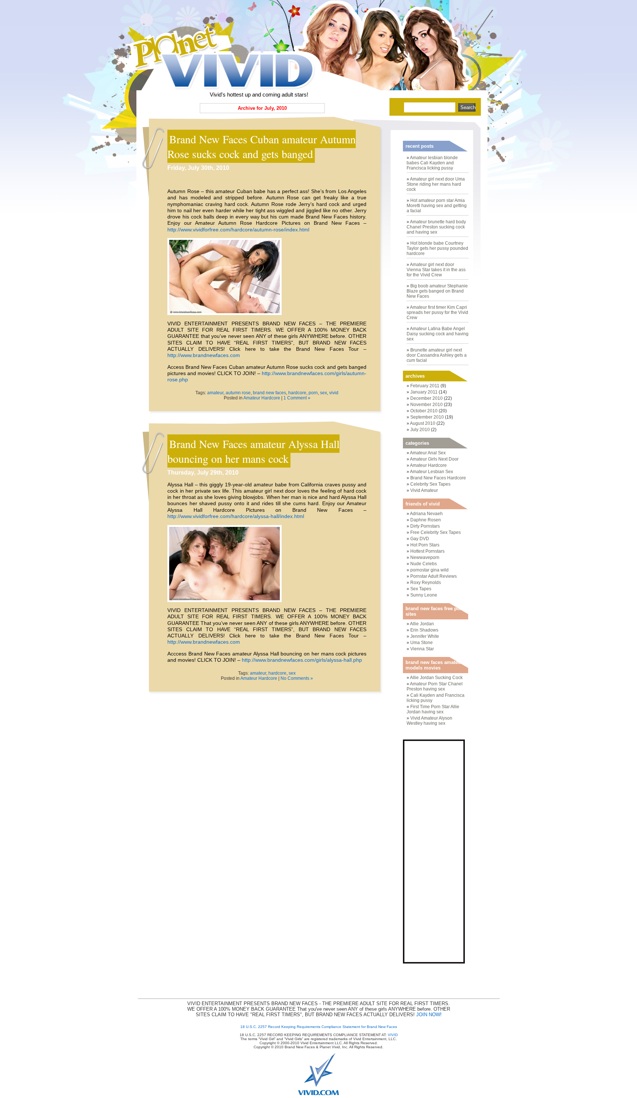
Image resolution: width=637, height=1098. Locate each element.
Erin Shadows (424, 630)
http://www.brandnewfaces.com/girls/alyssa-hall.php (302, 660)
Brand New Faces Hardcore (438, 477)
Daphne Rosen (425, 519)
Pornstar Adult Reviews (433, 576)
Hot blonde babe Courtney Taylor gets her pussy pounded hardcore (437, 248)
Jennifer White (424, 636)
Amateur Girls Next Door (434, 459)
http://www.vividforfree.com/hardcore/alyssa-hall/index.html (235, 516)
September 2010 (427, 417)
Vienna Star (422, 648)
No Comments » (297, 678)
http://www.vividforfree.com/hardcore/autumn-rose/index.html (238, 229)
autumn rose (238, 392)
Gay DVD (419, 538)
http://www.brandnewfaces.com (203, 355)
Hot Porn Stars (424, 545)
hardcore (297, 392)
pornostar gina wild (429, 570)
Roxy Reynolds (425, 582)
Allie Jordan (422, 623)
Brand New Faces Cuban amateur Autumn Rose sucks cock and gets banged (261, 146)
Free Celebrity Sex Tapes (435, 532)
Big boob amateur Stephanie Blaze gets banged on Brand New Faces (437, 291)
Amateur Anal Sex (428, 452)
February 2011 (424, 385)
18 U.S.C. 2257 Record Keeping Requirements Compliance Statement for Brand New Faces (318, 1027)
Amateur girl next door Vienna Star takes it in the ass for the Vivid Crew (436, 269)
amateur (215, 392)
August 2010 (422, 423)
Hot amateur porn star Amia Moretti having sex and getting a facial (437, 205)
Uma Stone (421, 642)
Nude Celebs (423, 563)
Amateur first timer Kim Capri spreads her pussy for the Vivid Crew (437, 312)
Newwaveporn (424, 557)
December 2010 (426, 398)
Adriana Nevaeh (426, 513)
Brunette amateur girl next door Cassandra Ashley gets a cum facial (437, 355)
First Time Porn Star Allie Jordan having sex (433, 709)
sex (323, 392)
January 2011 (424, 392)
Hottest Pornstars (427, 551)
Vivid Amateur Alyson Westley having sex (429, 721)
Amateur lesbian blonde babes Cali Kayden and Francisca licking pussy (432, 163)
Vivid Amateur (424, 490)
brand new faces (269, 392)
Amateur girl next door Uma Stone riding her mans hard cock (436, 184)
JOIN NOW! (429, 1014)
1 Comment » (296, 398)
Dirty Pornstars (425, 526)
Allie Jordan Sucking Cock (436, 677)
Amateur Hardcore (261, 398)
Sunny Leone (423, 595)
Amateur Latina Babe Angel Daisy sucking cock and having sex (438, 334)
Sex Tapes (420, 588)
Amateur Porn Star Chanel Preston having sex (435, 686)
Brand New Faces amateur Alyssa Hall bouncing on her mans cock (253, 451)
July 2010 (420, 429)
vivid (333, 392)
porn (313, 392)
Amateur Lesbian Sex (431, 471)
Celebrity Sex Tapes (430, 484)
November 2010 (426, 404)
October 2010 (424, 410)
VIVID (393, 1035)
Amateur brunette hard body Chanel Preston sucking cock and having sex (436, 227)
